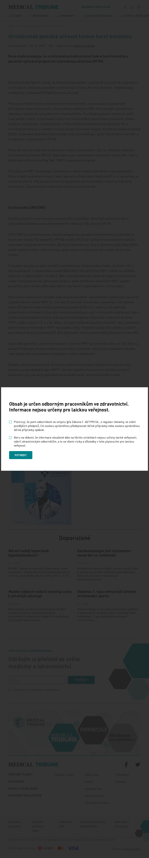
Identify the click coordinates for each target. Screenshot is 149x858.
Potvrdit (21, 455)
